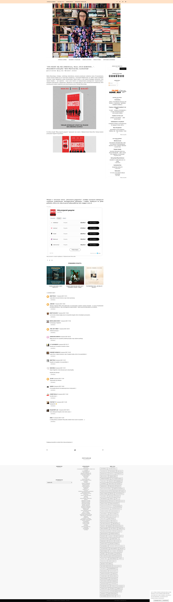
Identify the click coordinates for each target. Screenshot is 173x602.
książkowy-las (54, 409)
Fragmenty (68, 70)
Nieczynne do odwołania (105, 523)
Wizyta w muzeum (86, 520)
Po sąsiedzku (110, 536)
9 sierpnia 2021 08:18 (64, 409)
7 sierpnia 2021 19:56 (65, 321)
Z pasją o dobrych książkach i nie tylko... (117, 108)
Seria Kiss (121, 548)
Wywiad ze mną (86, 523)
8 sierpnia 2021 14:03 (59, 386)
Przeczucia (110, 541)
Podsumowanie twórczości (86, 498)
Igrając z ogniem (104, 493)
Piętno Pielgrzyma (104, 533)
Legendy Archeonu (114, 511)
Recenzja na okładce (85, 506)
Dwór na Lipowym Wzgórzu (106, 488)
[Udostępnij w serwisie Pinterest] (52, 260)
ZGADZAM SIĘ (165, 600)
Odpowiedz (53, 324)
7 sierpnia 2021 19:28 (63, 313)
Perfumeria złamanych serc (106, 531)
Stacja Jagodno (110, 553)
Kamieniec (111, 498)
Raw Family (117, 541)
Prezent (86, 499)
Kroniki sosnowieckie (114, 503)
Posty (111, 83)
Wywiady (86, 524)
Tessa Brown (103, 568)
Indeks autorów (87, 59)
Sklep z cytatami (86, 512)
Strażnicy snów (104, 558)
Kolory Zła (113, 501)
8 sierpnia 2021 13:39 (59, 378)
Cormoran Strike (112, 476)
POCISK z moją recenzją (86, 495)
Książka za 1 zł (86, 489)
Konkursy (86, 488)
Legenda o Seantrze (104, 511)
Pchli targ (86, 497)
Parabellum (121, 528)
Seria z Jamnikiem (113, 551)
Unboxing (86, 516)
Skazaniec (102, 553)
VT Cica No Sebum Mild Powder (117, 173)
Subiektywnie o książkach (117, 121)
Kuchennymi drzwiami (105, 508)
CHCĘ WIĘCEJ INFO (157, 600)
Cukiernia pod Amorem (105, 478)
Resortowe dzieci (104, 543)
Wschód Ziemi (113, 583)
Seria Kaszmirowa (113, 548)
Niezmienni (109, 526)
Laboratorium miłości (116, 508)
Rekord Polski (86, 508)
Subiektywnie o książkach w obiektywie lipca (117, 124)
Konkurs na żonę (104, 503)
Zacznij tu (61, 1)
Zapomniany (103, 593)
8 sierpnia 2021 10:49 (65, 352)
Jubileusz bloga (85, 485)
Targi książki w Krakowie (85, 515)
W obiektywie (86, 517)
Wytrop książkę (86, 522)
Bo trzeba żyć (118, 473)
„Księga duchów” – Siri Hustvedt (117, 118)
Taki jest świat (54, 328)
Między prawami (111, 518)
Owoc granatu (113, 528)
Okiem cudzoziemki (104, 528)
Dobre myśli (111, 486)
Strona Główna (51, 1)
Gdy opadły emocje (114, 491)
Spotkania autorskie (109, 59)
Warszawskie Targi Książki (86, 519)
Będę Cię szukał (104, 476)
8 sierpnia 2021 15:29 (61, 402)
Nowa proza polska (117, 526)
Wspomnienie (86, 521)
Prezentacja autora (86, 500)
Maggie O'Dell (114, 516)
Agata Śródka (103, 468)
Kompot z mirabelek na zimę (117, 160)
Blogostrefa (86, 476)
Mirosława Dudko (55, 321)
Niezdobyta (103, 526)
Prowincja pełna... (114, 538)
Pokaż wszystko (123, 134)
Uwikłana (114, 573)
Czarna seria (103, 481)
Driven (118, 486)
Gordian (122, 491)
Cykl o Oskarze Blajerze (116, 478)
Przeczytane (97, 59)
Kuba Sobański (117, 506)
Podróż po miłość (118, 536)
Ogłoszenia (85, 494)
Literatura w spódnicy (105, 516)
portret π (53, 402)
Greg (51, 417)
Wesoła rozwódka (104, 578)
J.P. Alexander (54, 344)
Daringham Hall (104, 486)
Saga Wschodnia (120, 546)
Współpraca (69, 1)
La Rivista (86, 490)
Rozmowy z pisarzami (74, 59)
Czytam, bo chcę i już (117, 115)
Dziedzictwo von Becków (118, 488)
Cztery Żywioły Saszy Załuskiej (114, 483)
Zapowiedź (74, 70)
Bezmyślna (111, 473)
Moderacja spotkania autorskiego (85, 491)
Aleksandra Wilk (104, 471)
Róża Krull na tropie (114, 543)
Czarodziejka (118, 481)
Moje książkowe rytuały (86, 493)
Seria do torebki (104, 551)
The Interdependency (112, 568)
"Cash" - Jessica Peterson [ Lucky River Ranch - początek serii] (117, 111)
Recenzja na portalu (85, 507)
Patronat (86, 496)
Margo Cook (103, 518)
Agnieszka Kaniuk (55, 336)
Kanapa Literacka (86, 486)
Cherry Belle (53, 394)
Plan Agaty (103, 536)
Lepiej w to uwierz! (112, 513)
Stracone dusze (117, 556)
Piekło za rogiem (117, 531)
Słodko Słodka (117, 149)
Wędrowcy (119, 588)
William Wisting (113, 578)
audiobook (86, 527)
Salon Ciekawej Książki (86, 510)
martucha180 (54, 313)
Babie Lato (119, 471)
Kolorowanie (86, 487)
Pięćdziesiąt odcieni (114, 533)
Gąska (51, 386)
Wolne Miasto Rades (104, 583)
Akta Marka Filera (111, 468)
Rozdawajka (85, 509)
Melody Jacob (117, 140)
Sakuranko (117, 170)
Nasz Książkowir (117, 127)
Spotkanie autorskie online (86, 514)
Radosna (52, 368)
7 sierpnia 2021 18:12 (62, 296)
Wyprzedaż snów (104, 588)
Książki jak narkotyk (54, 372)
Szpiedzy (120, 558)
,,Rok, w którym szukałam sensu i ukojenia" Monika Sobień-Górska (117, 103)
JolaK (51, 378)
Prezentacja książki (86, 501)
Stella (102, 556)
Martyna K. (53, 296)
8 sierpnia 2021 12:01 (60, 360)
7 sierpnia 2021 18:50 (60, 303)
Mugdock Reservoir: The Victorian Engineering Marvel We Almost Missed (117, 144)
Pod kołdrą (117, 99)
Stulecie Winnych (112, 558)
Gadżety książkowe (86, 483)
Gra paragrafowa (86, 484)
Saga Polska (111, 546)
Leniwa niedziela (104, 513)
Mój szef (113, 521)
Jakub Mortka (103, 496)
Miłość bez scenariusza (105, 521)
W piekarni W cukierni (86, 518)
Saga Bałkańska (104, 546)
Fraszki (86, 482)
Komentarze (113, 85)
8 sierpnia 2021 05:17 (63, 344)
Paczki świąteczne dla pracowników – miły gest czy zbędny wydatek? (117, 153)
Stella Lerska (108, 556)
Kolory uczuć (120, 501)
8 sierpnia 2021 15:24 (63, 394)
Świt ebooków (86, 528)
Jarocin (117, 496)
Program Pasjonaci (86, 502)
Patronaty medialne (80, 1)
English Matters (85, 479)
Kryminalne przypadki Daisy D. (106, 506)
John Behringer (103, 498)
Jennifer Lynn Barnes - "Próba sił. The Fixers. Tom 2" (117, 131)
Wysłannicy (112, 588)
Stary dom (118, 553)
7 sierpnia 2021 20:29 (64, 328)
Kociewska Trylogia (104, 501)
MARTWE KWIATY (117, 167)
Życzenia (86, 529)
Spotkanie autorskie (85, 513)
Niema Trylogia (115, 523)
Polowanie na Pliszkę (104, 538)
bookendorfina (117, 165)
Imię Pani (111, 493)
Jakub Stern (111, 496)
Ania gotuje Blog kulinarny (117, 157)
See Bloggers (86, 511)
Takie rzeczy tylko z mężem (106, 563)
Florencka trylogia (104, 491)
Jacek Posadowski (119, 493)
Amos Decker (112, 471)
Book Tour (86, 477)
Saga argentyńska (104, 548)
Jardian (52, 303)
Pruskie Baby (103, 541)
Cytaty (85, 478)
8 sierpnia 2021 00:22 (65, 336)
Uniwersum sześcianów (105, 573)
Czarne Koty (110, 481)
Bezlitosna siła (103, 473)
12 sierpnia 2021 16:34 (58, 417)
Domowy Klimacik (55, 352)
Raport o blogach (86, 504)
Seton (120, 551)
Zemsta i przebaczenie (112, 593)
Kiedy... (117, 498)
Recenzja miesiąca (86, 505)
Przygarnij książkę (86, 503)
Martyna (52, 360)
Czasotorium (103, 483)
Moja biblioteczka (86, 492)
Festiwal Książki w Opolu (85, 480)
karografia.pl (123, 600)
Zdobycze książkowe (85, 526)
